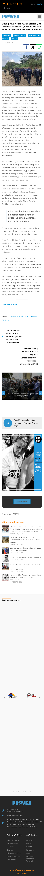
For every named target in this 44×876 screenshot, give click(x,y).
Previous (3, 393)
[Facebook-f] (8, 4)
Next (40, 393)
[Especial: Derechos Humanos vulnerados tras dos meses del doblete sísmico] (5, 539)
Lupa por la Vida (9, 304)
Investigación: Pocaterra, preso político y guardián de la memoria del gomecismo (25, 577)
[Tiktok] (18, 4)
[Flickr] (21, 4)
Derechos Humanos (16, 317)
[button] (39, 16)
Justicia (14, 38)
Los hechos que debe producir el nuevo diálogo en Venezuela (25, 549)
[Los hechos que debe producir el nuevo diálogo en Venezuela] (5, 550)
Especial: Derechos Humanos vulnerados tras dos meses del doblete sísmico (25, 539)
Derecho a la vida (19, 35)
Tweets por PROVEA (11, 514)
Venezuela (6, 320)
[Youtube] (14, 4)
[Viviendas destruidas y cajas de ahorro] (5, 558)
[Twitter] (4, 4)
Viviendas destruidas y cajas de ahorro (25, 557)
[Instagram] (11, 4)
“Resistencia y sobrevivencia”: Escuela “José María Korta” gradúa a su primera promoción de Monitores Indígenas (26, 529)
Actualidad (6, 35)
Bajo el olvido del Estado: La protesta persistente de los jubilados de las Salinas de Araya (25, 566)
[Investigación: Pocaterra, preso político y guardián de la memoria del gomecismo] (5, 577)
